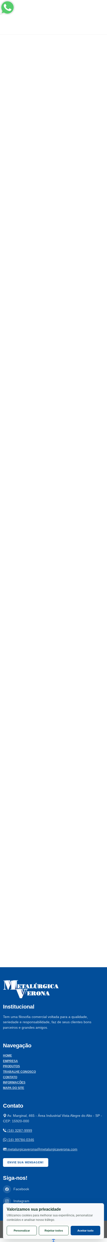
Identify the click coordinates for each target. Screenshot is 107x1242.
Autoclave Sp (20, 889)
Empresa (10, 1061)
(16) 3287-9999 (19, 1130)
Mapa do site (13, 1088)
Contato (10, 1077)
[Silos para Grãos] (53, 409)
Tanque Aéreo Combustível (41, 580)
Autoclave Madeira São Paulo (32, 857)
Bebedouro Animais (25, 771)
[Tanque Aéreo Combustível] (53, 546)
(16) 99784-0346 (20, 1140)
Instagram (21, 1201)
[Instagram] (9, 361)
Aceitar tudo (85, 1230)
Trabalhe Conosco (19, 1071)
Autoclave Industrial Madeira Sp (34, 847)
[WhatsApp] (45, 361)
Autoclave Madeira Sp (26, 868)
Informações (14, 1082)
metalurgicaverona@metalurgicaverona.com (41, 1149)
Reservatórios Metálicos (38, 511)
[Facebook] (21, 361)
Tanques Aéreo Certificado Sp (64, 330)
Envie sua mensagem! (25, 1162)
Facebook (21, 1189)
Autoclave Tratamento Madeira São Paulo (41, 899)
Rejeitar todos (54, 1230)
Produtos (11, 1066)
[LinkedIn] (33, 361)
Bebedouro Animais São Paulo (33, 931)
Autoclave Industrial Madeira (31, 760)
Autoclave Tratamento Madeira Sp (35, 910)
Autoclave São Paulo (25, 878)
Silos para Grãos (29, 442)
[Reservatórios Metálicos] (53, 478)
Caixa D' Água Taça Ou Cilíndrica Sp (37, 781)
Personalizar (22, 1230)
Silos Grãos (19, 802)
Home (7, 1055)
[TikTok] (57, 361)
